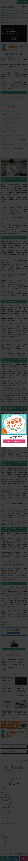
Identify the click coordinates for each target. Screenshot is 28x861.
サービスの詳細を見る (14, 441)
